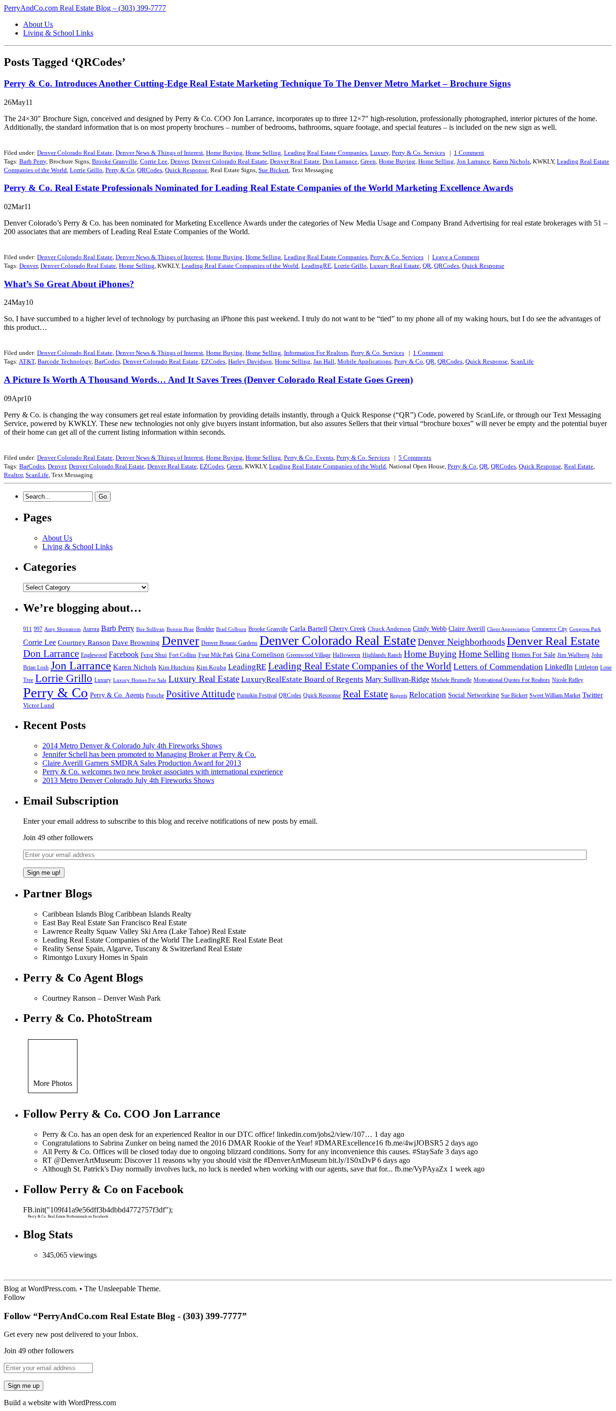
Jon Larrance (473, 161)
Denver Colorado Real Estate (75, 152)
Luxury (379, 152)
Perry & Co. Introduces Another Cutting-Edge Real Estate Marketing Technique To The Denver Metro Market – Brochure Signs (257, 83)
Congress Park (585, 629)
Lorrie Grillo (86, 170)
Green (368, 161)
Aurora (91, 629)
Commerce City (549, 629)
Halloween (346, 654)
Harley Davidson (250, 361)
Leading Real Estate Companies (325, 152)
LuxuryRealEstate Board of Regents (302, 679)
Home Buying (224, 152)
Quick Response (186, 170)
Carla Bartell (308, 628)
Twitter (592, 695)
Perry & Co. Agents (117, 695)
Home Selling (263, 152)
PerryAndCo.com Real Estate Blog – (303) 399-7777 (85, 8)
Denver (179, 161)
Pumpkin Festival (257, 695)
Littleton (586, 667)
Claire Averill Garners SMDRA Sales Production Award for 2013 (141, 763)
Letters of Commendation (498, 666)
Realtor (13, 475)
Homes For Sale (533, 654)
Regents (398, 695)
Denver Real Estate (295, 161)
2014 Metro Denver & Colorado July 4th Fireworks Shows (132, 746)
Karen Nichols (511, 161)
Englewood (94, 655)
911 (27, 629)
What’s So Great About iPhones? (69, 284)
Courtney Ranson (84, 642)
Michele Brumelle (451, 680)
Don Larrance (340, 161)
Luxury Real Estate (395, 265)
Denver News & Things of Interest (159, 152)
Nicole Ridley (567, 680)
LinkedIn (559, 667)
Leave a (455, 257)
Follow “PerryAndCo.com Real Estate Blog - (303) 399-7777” (125, 1316)
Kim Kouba (211, 667)
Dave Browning (136, 642)
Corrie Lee (153, 161)
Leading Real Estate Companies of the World (239, 265)
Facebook (124, 654)
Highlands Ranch (382, 655)
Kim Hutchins (176, 667)
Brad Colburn (231, 629)
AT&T (27, 361)
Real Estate (578, 466)
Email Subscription (70, 800)
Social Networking (473, 695)
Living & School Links (58, 33)
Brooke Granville (114, 161)
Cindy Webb (430, 628)
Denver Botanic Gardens (229, 643)
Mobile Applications (364, 361)
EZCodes (213, 361)
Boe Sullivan (150, 629)
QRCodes (149, 170)
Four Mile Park (215, 655)
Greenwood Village (308, 655)
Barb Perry (32, 161)
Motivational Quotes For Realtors (512, 680)
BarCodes (107, 361)
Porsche (155, 695)
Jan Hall (323, 361)
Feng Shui (154, 654)
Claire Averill (467, 628)
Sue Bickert (273, 170)
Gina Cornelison (259, 654)
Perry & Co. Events (309, 457)
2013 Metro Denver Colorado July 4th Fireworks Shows (128, 780)
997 (38, 629)
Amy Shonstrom (62, 629)
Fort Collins (182, 655)
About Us (38, 24)
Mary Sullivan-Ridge (397, 679)
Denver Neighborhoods (461, 642)
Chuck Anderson (389, 628)
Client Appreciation (508, 629)
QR (427, 265)
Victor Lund (38, 705)
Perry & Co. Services (418, 152)
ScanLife (522, 361)
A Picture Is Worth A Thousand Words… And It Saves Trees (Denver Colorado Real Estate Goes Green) (208, 380)
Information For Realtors (316, 352)
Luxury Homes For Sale (140, 680)
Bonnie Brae (180, 629)
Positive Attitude (200, 694)
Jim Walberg (573, 654)
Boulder (205, 629)
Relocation (427, 694)
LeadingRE (316, 265)
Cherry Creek (347, 628)
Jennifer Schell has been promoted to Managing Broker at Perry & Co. (149, 754)
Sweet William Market (554, 695)
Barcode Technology (64, 361)
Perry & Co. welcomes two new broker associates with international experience (162, 772)
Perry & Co (119, 170)
